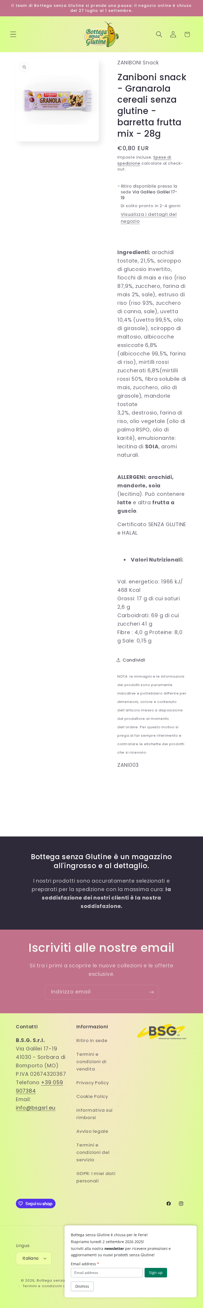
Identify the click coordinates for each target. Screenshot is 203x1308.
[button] (13, 34)
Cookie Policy (92, 1096)
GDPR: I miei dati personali (95, 1177)
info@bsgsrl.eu (36, 1107)
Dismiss (82, 1286)
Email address (85, 1263)
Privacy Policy (92, 1082)
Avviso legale (92, 1131)
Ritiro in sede (91, 1040)
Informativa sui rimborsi (94, 1114)
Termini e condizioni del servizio (92, 1152)
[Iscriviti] (151, 992)
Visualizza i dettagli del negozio (149, 217)
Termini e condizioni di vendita (91, 1061)
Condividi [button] (134, 660)
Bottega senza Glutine (58, 1280)
